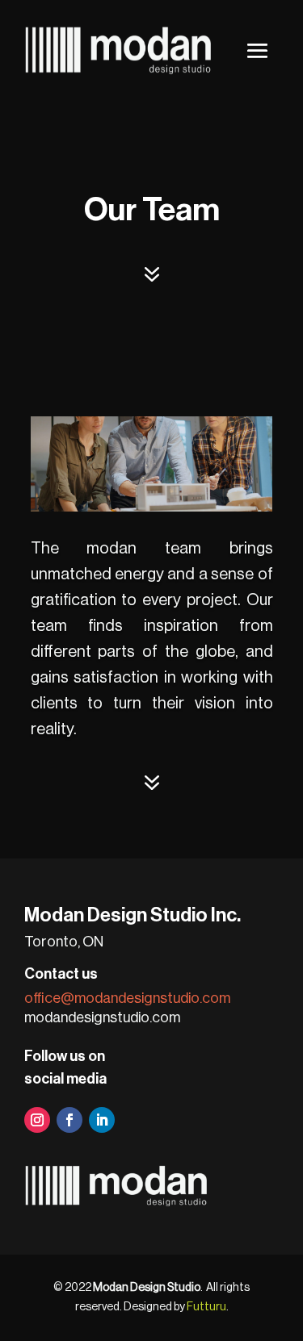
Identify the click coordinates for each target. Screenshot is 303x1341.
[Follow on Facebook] (69, 1120)
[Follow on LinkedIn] (102, 1120)
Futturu (206, 1307)
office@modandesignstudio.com (127, 998)
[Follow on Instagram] (37, 1120)
